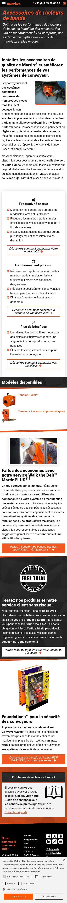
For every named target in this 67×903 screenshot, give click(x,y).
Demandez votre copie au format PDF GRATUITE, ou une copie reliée (33, 759)
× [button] (64, 860)
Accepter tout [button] (18, 896)
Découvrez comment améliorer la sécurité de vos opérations (33, 311)
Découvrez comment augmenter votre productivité (33, 250)
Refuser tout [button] (49, 896)
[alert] (33, 880)
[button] (33, 889)
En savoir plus (32, 871)
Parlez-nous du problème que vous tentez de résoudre (33, 651)
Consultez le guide (15, 812)
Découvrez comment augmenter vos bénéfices (33, 364)
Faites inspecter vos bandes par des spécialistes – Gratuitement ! (33, 548)
